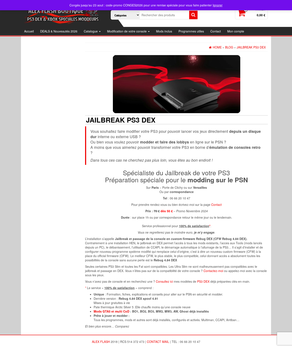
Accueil (29, 31)
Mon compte (235, 31)
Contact (215, 31)
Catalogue (91, 31)
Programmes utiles (191, 31)
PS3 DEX (203, 281)
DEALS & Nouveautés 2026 (58, 31)
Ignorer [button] (218, 5)
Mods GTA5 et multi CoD (111, 311)
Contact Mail (158, 341)
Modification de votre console (127, 31)
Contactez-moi (213, 271)
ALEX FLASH (101, 341)
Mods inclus (164, 31)
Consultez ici (164, 281)
